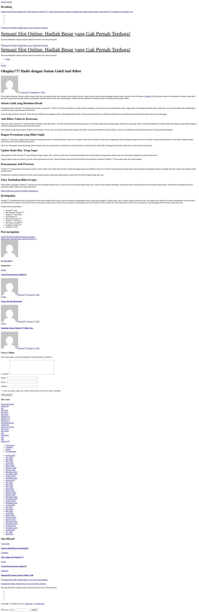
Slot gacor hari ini (7, 404)
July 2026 (9, 457)
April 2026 (9, 464)
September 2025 (11, 478)
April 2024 (9, 513)
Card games (10, 445)
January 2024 (10, 519)
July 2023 (9, 532)
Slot (2, 433)
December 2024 (11, 497)
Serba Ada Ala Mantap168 (11, 301)
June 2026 (9, 459)
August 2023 (10, 530)
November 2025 (11, 474)
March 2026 (10, 466)
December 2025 (11, 472)
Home (8, 59)
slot (2, 408)
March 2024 (10, 515)
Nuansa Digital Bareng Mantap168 (14, 548)
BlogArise (29, 604)
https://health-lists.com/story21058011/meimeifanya (19, 191)
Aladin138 (5, 406)
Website (4, 386)
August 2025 (10, 480)
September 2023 (11, 528)
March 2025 (10, 491)
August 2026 (10, 455)
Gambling (9, 447)
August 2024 (10, 505)
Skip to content (6, 2)
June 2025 (9, 484)
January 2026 (10, 470)
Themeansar (39, 604)
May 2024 (9, 511)
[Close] (2, 608)
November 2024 (11, 499)
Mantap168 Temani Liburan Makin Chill (17, 575)
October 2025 (11, 476)
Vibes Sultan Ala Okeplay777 (12, 557)
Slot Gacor (5, 429)
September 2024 (11, 503)
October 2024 (11, 501)
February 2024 (11, 517)
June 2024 (9, 509)
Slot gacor (4, 412)
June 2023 (9, 534)
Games (3, 65)
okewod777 (25, 92)
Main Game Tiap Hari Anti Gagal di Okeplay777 (19, 239)
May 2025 (9, 486)
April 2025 (9, 488)
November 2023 (11, 524)
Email (4, 382)
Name (4, 378)
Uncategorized (11, 451)
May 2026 (9, 462)
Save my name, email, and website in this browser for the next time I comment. (32, 391)
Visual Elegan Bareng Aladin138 (13, 275)
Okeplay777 (148, 96)
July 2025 (9, 482)
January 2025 (10, 495)
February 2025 (11, 493)
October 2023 (11, 526)
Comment (5, 374)
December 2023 (11, 522)
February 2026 (11, 468)
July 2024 (9, 507)
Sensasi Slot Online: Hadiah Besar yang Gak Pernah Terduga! (65, 34)
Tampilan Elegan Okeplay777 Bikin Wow (17, 328)
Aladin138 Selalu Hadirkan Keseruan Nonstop (18, 237)
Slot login (4, 410)
